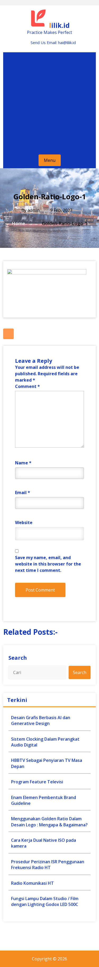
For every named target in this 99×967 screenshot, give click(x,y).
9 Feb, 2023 (60, 210)
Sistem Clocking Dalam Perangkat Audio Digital (45, 742)
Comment (27, 386)
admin (33, 210)
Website (23, 522)
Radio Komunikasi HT (32, 883)
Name (23, 463)
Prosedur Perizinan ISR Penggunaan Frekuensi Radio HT (47, 864)
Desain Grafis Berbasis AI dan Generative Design (40, 720)
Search (17, 657)
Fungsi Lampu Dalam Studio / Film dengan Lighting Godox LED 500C (44, 901)
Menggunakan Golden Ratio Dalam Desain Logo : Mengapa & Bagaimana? (49, 821)
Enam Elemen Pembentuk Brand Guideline (43, 800)
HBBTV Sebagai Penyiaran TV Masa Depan (46, 763)
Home (18, 223)
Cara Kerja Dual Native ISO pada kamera (43, 843)
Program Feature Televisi (37, 782)
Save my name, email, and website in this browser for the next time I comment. (48, 564)
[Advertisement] (49, 102)
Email (22, 492)
